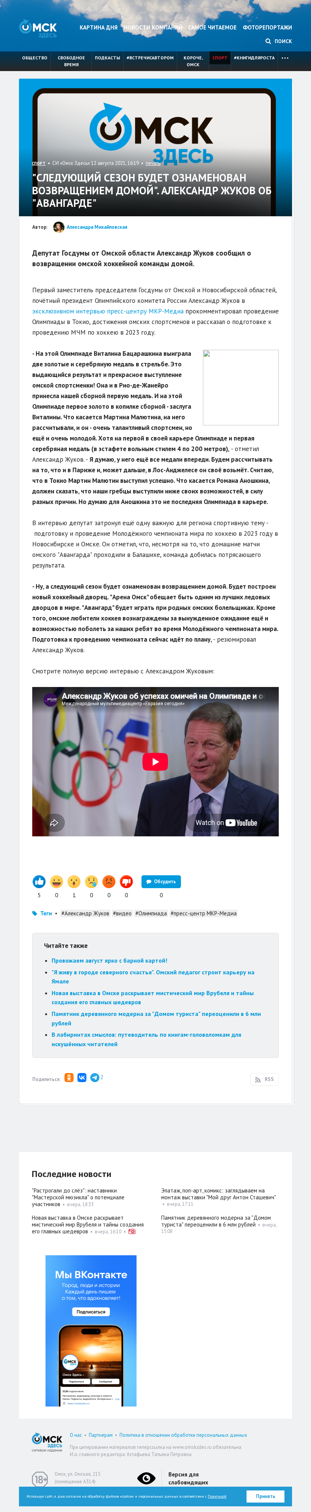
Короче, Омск (193, 61)
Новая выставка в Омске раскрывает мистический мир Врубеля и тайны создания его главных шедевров (88, 1224)
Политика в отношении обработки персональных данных (183, 1435)
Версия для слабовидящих (188, 1478)
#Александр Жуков (85, 913)
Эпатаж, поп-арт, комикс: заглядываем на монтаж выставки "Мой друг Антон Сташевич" (218, 1194)
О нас (76, 1435)
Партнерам (101, 1435)
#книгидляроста (254, 57)
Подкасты (107, 57)
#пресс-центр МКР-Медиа (204, 913)
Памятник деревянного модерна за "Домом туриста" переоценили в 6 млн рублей (216, 1221)
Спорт (220, 57)
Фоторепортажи (267, 27)
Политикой (217, 1496)
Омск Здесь (38, 28)
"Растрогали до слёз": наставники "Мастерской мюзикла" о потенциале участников (78, 1197)
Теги (46, 913)
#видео (122, 913)
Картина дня (99, 27)
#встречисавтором (150, 57)
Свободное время (71, 61)
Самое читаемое (212, 27)
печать (153, 163)
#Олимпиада (151, 913)
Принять (265, 1496)
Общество (34, 57)
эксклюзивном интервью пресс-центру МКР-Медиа (108, 311)
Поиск (282, 41)
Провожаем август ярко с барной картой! (109, 960)
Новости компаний (153, 27)
